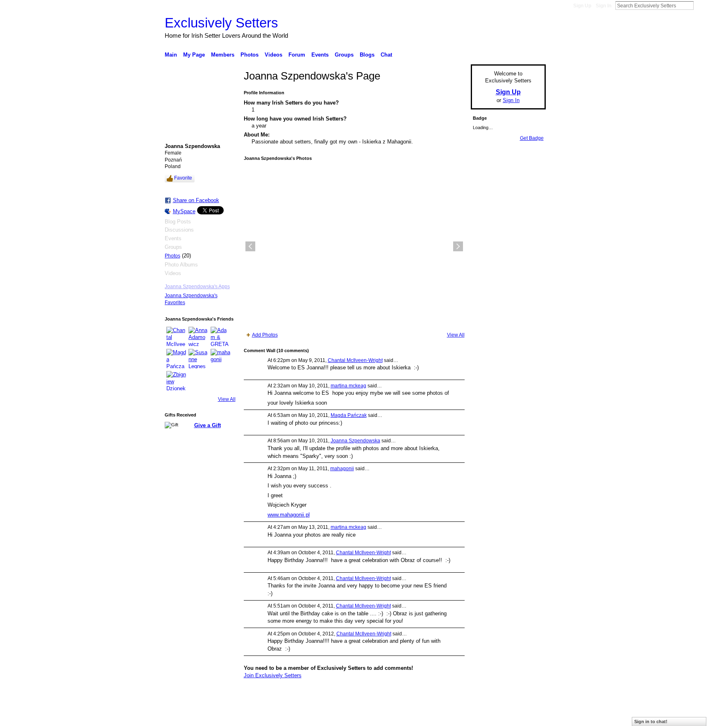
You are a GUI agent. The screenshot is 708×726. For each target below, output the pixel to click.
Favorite (183, 178)
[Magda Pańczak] (176, 359)
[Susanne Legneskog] (198, 359)
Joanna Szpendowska (355, 441)
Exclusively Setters (221, 22)
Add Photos (265, 335)
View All (227, 399)
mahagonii (342, 468)
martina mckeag (348, 386)
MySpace (184, 211)
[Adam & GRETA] (220, 336)
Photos (172, 256)
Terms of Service (527, 716)
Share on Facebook (196, 200)
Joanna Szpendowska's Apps (197, 286)
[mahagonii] (220, 359)
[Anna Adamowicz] (198, 336)
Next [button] (458, 246)
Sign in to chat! (650, 721)
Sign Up (582, 6)
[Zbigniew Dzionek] (176, 381)
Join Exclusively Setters (273, 675)
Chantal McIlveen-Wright (355, 360)
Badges (452, 716)
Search (700, 5)
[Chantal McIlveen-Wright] (176, 336)
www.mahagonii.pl (289, 515)
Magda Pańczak (349, 415)
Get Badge (532, 138)
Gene (215, 716)
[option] (354, 246)
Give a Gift (207, 425)
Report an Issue (485, 716)
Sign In (603, 6)
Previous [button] (250, 246)
